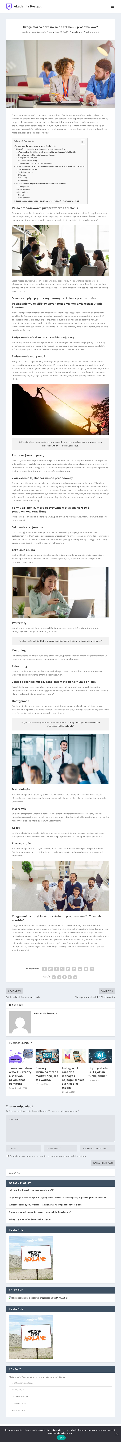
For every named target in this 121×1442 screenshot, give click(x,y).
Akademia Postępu (45, 32)
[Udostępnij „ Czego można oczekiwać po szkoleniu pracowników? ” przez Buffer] (74, 969)
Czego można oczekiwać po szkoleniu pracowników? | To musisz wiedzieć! (47, 201)
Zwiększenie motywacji (28, 158)
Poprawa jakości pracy (28, 161)
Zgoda (61, 1437)
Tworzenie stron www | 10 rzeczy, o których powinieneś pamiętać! (20, 1076)
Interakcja (23, 192)
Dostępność (24, 187)
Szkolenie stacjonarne (28, 169)
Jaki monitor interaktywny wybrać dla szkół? (31, 1190)
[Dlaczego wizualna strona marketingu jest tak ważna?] (47, 1056)
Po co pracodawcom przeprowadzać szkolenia (35, 146)
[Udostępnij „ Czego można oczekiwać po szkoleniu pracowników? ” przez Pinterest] (62, 969)
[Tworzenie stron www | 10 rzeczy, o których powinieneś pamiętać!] (21, 1056)
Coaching (23, 178)
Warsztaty (23, 175)
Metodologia (24, 189)
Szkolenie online (26, 172)
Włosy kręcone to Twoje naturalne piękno (30, 1219)
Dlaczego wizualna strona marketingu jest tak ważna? (47, 1074)
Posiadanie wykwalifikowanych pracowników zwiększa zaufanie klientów (47, 152)
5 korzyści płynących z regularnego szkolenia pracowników (40, 149)
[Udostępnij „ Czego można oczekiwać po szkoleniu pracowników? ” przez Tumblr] (56, 969)
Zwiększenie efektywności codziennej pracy (37, 155)
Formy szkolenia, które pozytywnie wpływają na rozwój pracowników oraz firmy (50, 166)
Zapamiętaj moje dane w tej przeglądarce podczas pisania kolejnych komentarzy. (48, 1156)
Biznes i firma (76, 32)
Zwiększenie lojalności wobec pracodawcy (36, 163)
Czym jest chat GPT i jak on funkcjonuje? (99, 1072)
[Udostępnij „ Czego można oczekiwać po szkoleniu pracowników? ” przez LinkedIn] (68, 969)
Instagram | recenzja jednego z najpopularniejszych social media (73, 1077)
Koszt (21, 195)
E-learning (23, 180)
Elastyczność (24, 198)
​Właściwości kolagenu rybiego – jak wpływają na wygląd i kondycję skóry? (45, 1204)
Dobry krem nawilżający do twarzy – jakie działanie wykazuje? (40, 1212)
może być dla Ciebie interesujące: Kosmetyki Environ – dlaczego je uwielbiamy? (64, 641)
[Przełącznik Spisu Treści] (81, 142)
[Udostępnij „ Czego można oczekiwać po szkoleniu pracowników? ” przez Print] (92, 969)
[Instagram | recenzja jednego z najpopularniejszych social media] (74, 1056)
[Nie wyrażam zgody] (117, 1434)
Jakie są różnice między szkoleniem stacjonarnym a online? (41, 183)
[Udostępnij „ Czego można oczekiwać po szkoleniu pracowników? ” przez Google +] (50, 969)
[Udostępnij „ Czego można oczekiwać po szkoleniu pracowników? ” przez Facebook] (45, 969)
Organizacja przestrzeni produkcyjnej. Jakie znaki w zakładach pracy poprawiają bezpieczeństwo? (58, 1197)
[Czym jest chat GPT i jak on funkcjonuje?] (100, 1056)
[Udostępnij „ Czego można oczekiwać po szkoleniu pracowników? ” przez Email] (86, 969)
